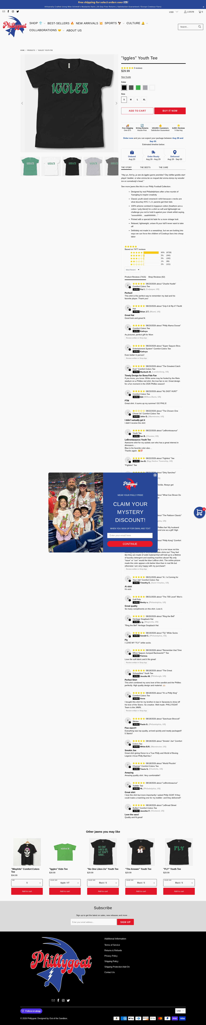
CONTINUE (130, 543)
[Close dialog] (155, 475)
